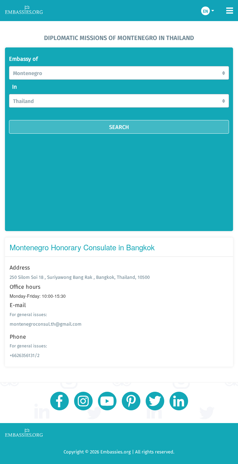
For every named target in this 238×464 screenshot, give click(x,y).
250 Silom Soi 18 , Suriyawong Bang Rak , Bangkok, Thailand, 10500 (80, 277)
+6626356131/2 (24, 355)
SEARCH (119, 127)
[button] (119, 73)
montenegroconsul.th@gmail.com (46, 324)
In (14, 87)
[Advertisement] (119, 180)
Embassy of (23, 59)
